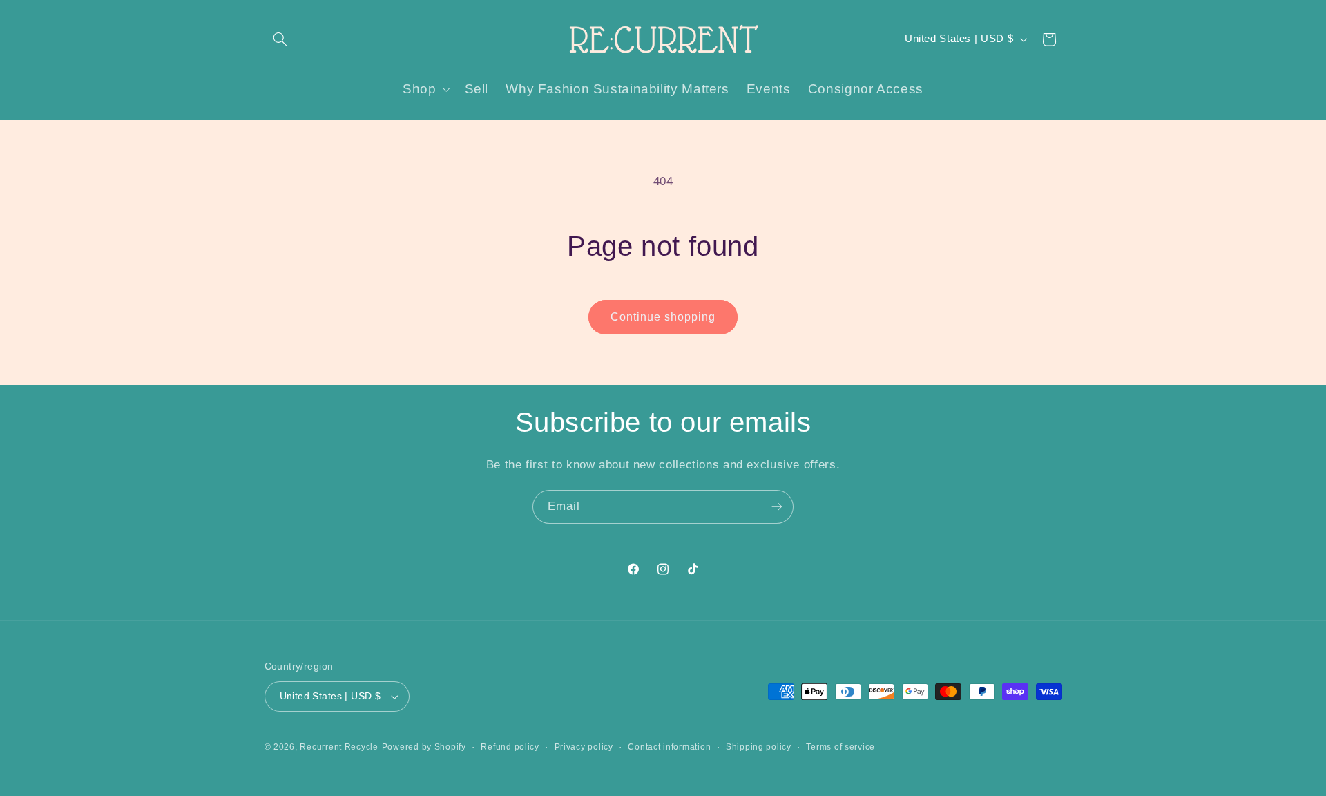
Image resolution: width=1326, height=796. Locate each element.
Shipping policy (758, 747)
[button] (280, 39)
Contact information (669, 747)
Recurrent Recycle (339, 747)
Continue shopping (663, 317)
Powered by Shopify (424, 747)
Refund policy (510, 747)
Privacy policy (584, 747)
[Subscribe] (777, 507)
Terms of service (840, 747)
